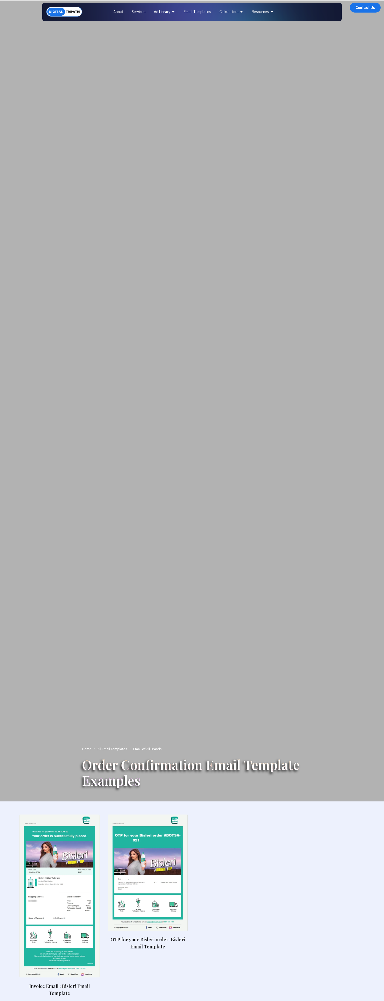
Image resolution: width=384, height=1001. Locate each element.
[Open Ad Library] (173, 12)
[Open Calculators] (241, 12)
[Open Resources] (272, 12)
